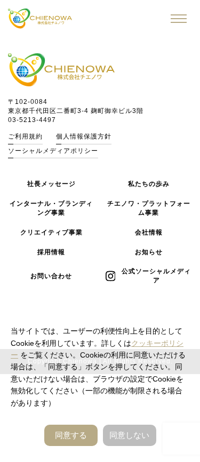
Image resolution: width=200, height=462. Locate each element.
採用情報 (51, 252)
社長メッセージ (51, 184)
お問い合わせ (51, 276)
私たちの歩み (149, 184)
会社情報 (149, 232)
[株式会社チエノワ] (40, 18)
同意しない (129, 435)
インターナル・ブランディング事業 (51, 208)
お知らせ (149, 252)
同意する (71, 435)
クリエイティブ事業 (51, 232)
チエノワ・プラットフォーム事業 (148, 208)
